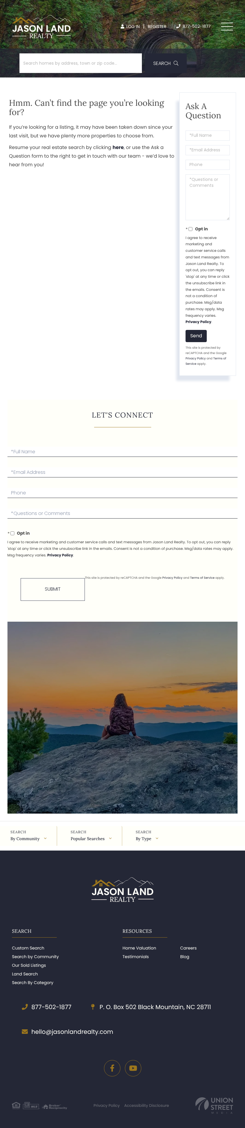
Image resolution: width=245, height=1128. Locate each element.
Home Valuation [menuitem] (139, 948)
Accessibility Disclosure (146, 1105)
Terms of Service (202, 577)
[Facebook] (112, 1068)
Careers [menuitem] (188, 948)
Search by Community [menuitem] (35, 957)
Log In (132, 27)
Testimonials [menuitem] (135, 957)
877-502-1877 (196, 26)
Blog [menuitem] (184, 957)
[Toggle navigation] (227, 26)
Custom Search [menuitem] (28, 948)
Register (157, 27)
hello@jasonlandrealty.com (72, 1032)
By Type (143, 838)
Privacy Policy (198, 322)
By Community (24, 838)
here (118, 147)
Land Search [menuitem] (25, 974)
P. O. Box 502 (154, 1007)
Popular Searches (88, 838)
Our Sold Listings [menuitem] (29, 965)
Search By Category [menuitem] (32, 983)
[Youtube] (133, 1068)
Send (196, 335)
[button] (166, 63)
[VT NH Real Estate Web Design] (214, 1105)
